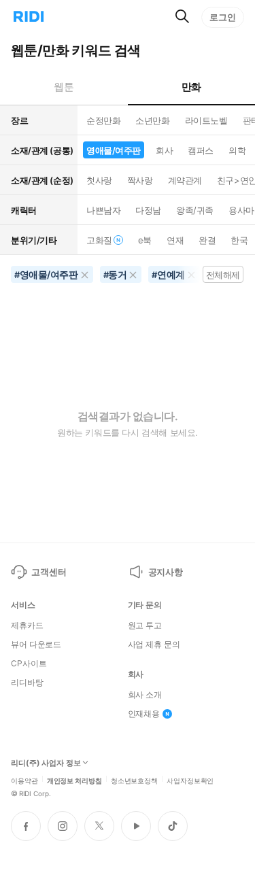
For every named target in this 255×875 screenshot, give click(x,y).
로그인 (222, 17)
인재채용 (144, 714)
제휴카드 (27, 625)
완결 (207, 240)
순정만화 (103, 120)
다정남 (148, 210)
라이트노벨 (206, 120)
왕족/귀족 (195, 210)
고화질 (99, 240)
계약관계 (185, 180)
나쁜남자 (103, 210)
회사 (164, 150)
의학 (236, 150)
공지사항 (165, 571)
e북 (145, 240)
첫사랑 (99, 180)
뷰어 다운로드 (36, 644)
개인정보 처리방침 (74, 779)
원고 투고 (145, 625)
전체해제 (223, 274)
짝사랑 (140, 180)
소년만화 (152, 120)
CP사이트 (28, 663)
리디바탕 (27, 682)
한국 (239, 240)
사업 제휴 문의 (154, 644)
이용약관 (24, 779)
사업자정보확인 (190, 779)
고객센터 (48, 571)
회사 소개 (145, 695)
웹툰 (63, 86)
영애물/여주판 (113, 150)
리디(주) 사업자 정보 (46, 763)
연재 (175, 240)
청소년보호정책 (134, 779)
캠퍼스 (201, 150)
